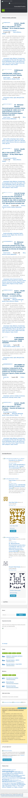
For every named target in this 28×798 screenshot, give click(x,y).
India (24, 59)
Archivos (4, 118)
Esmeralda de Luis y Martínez (10, 30)
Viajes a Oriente (14, 64)
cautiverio (12, 395)
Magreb (12, 234)
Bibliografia (15, 299)
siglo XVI (8, 143)
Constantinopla (21, 58)
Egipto (20, 59)
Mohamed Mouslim (10, 682)
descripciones (5, 397)
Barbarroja (4, 774)
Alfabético (18, 653)
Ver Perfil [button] (13, 531)
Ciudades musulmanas (20, 395)
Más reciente (5, 653)
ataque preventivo (10, 140)
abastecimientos (6, 769)
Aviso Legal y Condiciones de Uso (6, 794)
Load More (5, 601)
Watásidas (4, 285)
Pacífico (18, 79)
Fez (17, 280)
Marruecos (17, 142)
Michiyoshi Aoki (20, 97)
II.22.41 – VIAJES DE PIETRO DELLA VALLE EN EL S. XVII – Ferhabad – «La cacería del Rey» (13, 293)
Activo (10, 653)
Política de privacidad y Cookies (18, 794)
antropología (6, 58)
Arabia (11, 58)
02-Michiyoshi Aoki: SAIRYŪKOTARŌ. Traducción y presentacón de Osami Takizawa (12, 72)
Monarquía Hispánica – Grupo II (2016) (14, 664)
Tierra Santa (8, 63)
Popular (14, 653)
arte (13, 773)
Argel (17, 138)
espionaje (22, 140)
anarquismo (13, 769)
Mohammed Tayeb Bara (11, 686)
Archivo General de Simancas (16, 279)
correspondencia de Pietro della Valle (10, 59)
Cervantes (4, 234)
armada (3, 773)
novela (19, 783)
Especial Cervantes (6, 207)
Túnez (12, 787)
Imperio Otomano (10, 142)
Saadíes (20, 283)
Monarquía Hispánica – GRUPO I (12, 660)
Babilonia (15, 58)
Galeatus (4, 33)
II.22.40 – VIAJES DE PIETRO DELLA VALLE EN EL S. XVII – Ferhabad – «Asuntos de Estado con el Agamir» (13, 406)
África (24, 117)
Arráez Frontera (6, 77)
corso (9, 776)
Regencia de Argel (14, 283)
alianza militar (6, 138)
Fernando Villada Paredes (14, 566)
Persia (3, 61)
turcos (9, 236)
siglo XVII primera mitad (8, 785)
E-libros (22, 377)
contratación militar (6, 280)
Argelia (21, 233)
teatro (16, 785)
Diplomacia (14, 776)
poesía (10, 784)
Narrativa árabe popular (11, 783)
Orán (16, 234)
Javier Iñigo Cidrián (13, 502)
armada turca (8, 773)
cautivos (8, 774)
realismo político (6, 283)
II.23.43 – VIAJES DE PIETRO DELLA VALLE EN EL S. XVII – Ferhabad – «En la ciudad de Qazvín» (13, 25)
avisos (16, 773)
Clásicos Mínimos (17, 32)
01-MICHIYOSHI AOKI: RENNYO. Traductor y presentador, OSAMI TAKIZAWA (13, 340)
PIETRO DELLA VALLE (11, 61)
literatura (5, 781)
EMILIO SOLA (15, 778)
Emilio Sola (6, 205)
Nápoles (22, 783)
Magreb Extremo (20, 282)
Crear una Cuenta (7, 759)
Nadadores (4, 783)
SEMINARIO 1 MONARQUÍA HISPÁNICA (14, 656)
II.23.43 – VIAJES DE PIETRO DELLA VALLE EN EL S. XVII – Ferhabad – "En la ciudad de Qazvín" (17, 466)
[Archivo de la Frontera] (7, 0)
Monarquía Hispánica (20, 781)
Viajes (19, 397)
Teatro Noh (4, 99)
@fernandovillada (13, 592)
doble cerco (17, 140)
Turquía (13, 63)
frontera (11, 97)
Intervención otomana (12, 282)
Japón (15, 97)
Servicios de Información (18, 784)
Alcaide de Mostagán (8, 233)
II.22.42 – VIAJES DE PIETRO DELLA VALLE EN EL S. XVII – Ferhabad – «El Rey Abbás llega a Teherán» (13, 152)
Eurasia (8, 118)
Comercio (16, 774)
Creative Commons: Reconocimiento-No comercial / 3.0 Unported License (14, 795)
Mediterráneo (13, 118)
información (15, 780)
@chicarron (12, 528)
